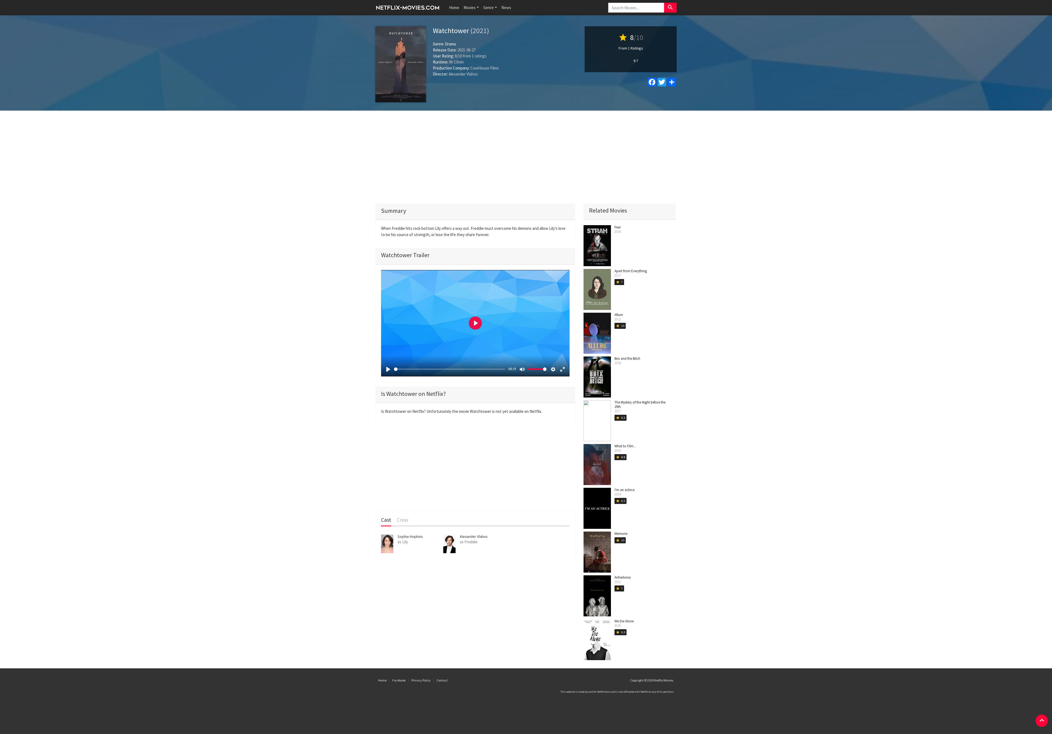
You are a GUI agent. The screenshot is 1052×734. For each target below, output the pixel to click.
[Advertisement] (526, 157)
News (506, 7)
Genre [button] (488, 7)
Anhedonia (622, 577)
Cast (386, 520)
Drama (450, 44)
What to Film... (625, 446)
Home (454, 7)
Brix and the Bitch (627, 358)
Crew (402, 520)
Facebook (399, 680)
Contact (442, 680)
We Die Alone (624, 621)
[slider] (449, 369)
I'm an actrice (624, 490)
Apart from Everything (630, 271)
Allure (618, 314)
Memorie (620, 533)
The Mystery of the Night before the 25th (639, 404)
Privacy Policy (421, 680)
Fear (617, 227)
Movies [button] (470, 7)
